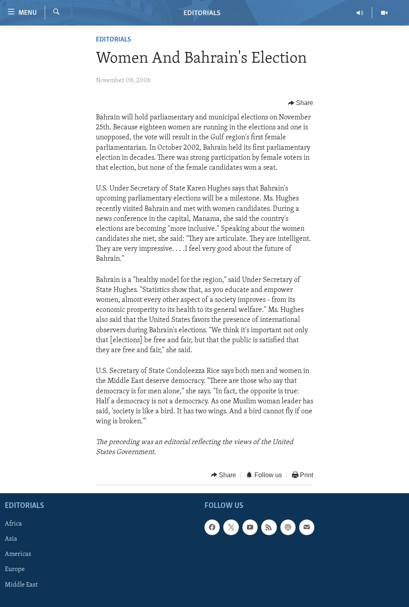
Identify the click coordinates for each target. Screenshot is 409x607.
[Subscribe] (306, 527)
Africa (13, 524)
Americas (18, 554)
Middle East (21, 585)
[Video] (384, 12)
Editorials (113, 40)
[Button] (301, 103)
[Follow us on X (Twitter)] (230, 527)
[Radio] (360, 12)
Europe (15, 570)
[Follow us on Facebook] (212, 527)
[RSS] (268, 527)
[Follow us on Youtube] (250, 527)
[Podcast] (288, 527)
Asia (11, 539)
